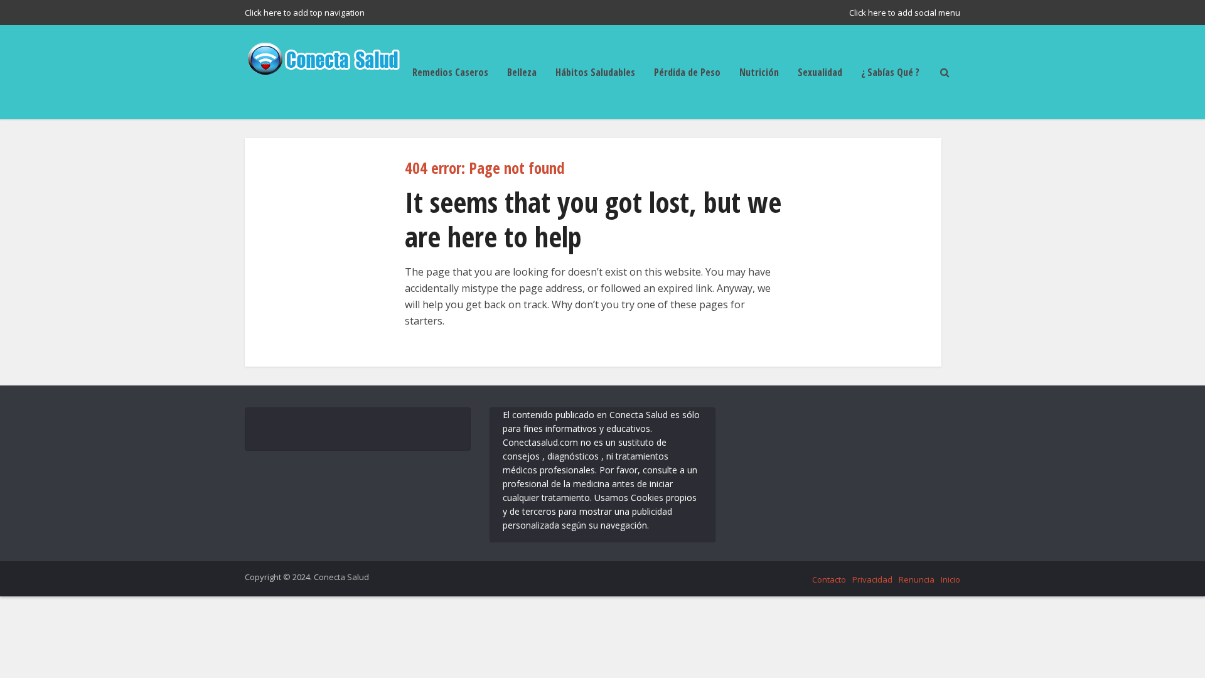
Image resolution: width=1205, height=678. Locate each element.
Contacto (829, 579)
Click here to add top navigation (305, 12)
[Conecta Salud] (323, 56)
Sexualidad (820, 72)
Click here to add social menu (904, 12)
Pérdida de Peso (687, 72)
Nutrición (759, 72)
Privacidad (872, 579)
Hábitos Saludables (595, 72)
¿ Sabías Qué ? (890, 72)
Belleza (522, 72)
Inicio (950, 579)
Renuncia (917, 579)
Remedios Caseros (450, 72)
